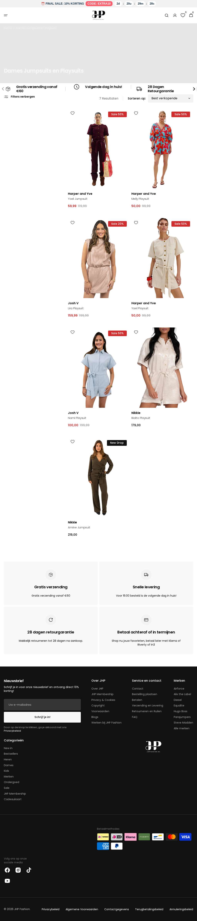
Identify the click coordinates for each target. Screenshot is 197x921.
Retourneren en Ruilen (147, 711)
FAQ (134, 717)
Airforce (179, 689)
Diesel (178, 700)
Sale (6, 788)
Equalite (179, 705)
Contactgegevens (116, 909)
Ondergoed (11, 782)
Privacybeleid (12, 731)
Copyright (98, 705)
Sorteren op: (137, 98)
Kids (6, 771)
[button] (6, 15)
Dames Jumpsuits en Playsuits (36, 28)
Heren (8, 759)
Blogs (94, 717)
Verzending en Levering (147, 705)
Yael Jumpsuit (77, 199)
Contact (137, 689)
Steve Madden (183, 723)
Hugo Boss (180, 711)
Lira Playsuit (75, 308)
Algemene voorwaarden (82, 909)
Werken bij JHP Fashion (106, 723)
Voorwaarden (100, 711)
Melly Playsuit (140, 199)
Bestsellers (11, 754)
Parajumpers (182, 717)
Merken (9, 776)
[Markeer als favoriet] (72, 113)
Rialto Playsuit (140, 418)
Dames (8, 765)
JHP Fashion (22, 909)
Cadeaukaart (13, 799)
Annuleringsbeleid (181, 909)
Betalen (137, 700)
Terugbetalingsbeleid (149, 909)
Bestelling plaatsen (144, 694)
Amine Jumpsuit (79, 527)
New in (8, 748)
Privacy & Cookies (103, 700)
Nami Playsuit (77, 418)
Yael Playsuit (140, 308)
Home (8, 28)
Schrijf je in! (42, 717)
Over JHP (97, 689)
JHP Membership (102, 694)
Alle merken (181, 728)
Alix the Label (182, 694)
